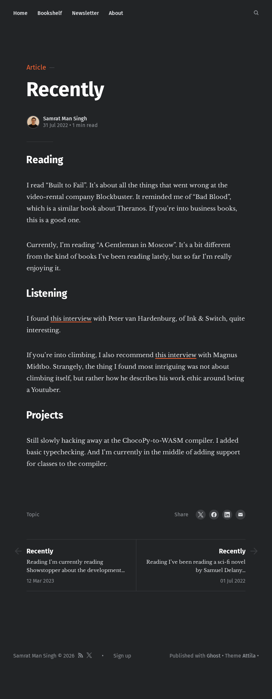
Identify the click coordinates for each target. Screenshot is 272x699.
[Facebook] (214, 515)
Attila (249, 656)
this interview (71, 318)
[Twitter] (201, 515)
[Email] (240, 515)
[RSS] (80, 656)
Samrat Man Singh (65, 118)
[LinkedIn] (227, 515)
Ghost (214, 656)
